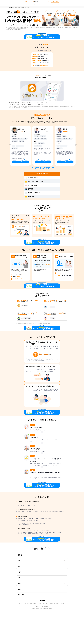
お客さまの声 (46, 4)
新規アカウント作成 (55, 1)
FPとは (30, 4)
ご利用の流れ (35, 4)
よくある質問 (57, 4)
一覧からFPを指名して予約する (41, 168)
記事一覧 (51, 4)
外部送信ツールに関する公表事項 (42, 606)
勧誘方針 (63, 603)
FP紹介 (26, 4)
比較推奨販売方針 (56, 603)
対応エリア (41, 4)
